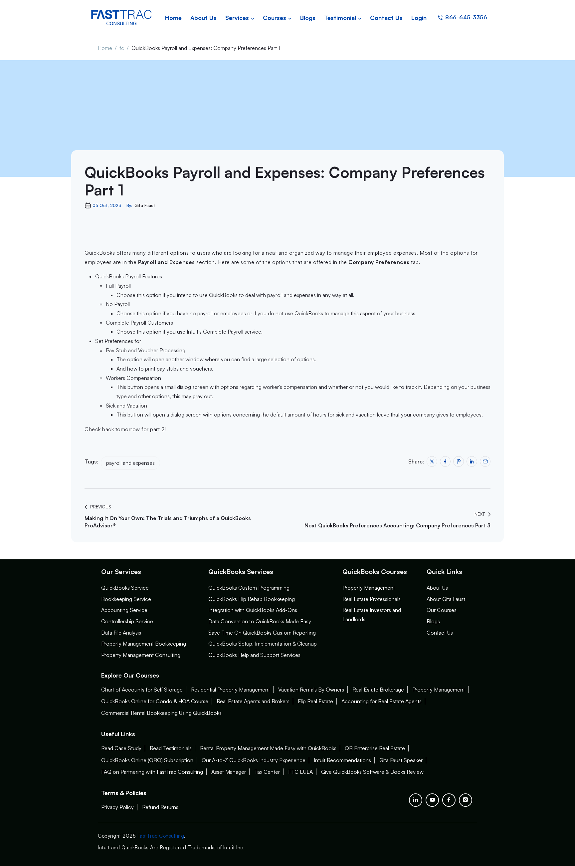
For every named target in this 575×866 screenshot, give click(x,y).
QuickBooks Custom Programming (248, 587)
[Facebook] (449, 800)
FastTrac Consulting (160, 836)
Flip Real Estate (315, 701)
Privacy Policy (117, 807)
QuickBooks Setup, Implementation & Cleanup (262, 643)
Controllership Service (127, 621)
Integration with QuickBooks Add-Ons (252, 610)
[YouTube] (432, 800)
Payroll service (244, 331)
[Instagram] (465, 800)
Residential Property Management (230, 689)
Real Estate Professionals (371, 599)
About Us (437, 587)
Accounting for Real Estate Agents (381, 701)
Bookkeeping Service (126, 599)
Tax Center (267, 771)
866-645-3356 (466, 17)
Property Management (368, 587)
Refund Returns (160, 807)
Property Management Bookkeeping (143, 643)
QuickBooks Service (125, 587)
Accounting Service (124, 610)
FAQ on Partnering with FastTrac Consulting (152, 771)
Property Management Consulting (140, 655)
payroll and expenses (130, 462)
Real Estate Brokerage (378, 689)
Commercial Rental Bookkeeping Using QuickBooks (161, 713)
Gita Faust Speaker (401, 760)
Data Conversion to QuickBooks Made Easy (259, 621)
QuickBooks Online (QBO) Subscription (147, 760)
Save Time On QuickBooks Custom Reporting (262, 632)
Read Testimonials (171, 748)
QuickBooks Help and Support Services (254, 655)
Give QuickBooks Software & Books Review (372, 771)
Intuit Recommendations (342, 760)
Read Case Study (121, 748)
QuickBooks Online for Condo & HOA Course (154, 701)
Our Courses (442, 610)
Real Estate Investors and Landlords (371, 615)
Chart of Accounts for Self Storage (142, 689)
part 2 (157, 429)
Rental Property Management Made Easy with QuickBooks (268, 748)
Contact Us (440, 632)
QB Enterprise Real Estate (375, 748)
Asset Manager (228, 771)
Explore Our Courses (130, 675)
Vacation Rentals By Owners (311, 689)
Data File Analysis (121, 632)
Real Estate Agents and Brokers (253, 701)
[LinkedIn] (415, 800)
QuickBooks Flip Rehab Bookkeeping (251, 599)
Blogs (433, 621)
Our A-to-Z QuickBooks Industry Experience (253, 760)
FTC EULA (300, 771)
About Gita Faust (446, 599)
